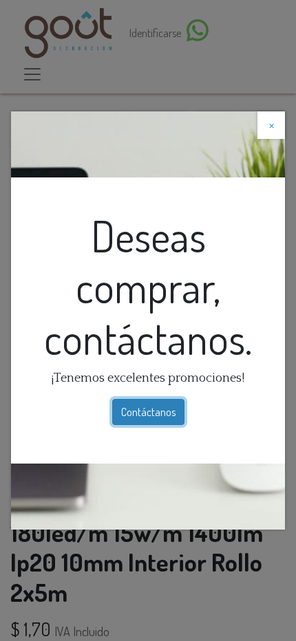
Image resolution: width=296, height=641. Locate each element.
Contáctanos (148, 412)
